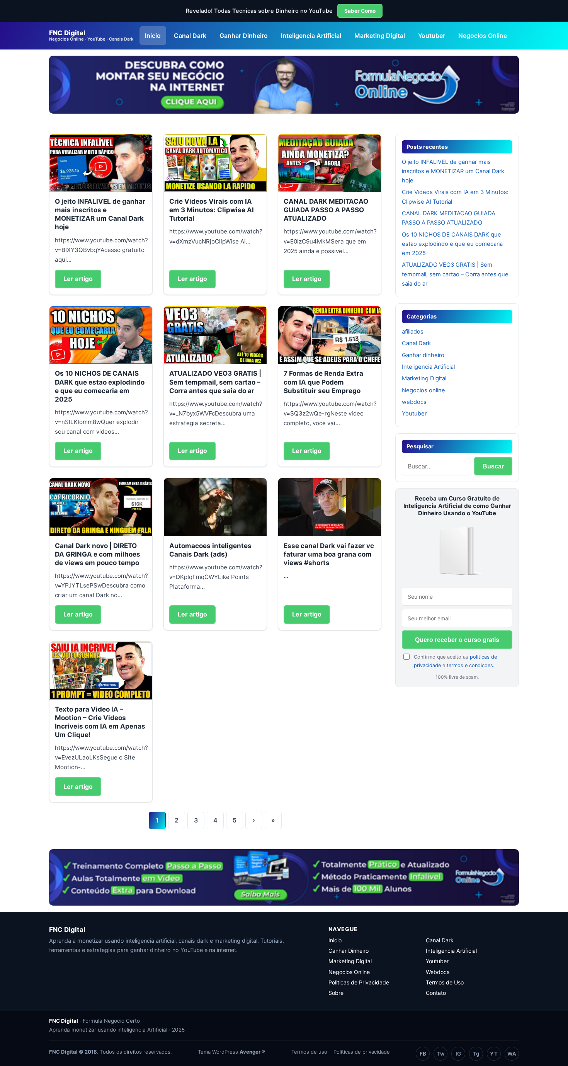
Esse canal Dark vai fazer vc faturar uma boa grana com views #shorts (329, 554)
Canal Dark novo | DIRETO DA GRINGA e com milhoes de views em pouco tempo (97, 554)
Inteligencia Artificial (311, 35)
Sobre (336, 992)
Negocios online (423, 390)
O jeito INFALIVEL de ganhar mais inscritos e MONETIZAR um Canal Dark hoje (453, 171)
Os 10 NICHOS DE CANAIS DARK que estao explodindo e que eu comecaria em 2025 (452, 244)
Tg (476, 1054)
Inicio (153, 35)
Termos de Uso (445, 982)
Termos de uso (309, 1052)
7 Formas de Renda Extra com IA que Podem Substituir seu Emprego (323, 382)
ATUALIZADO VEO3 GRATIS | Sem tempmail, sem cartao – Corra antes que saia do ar (215, 382)
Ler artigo (78, 279)
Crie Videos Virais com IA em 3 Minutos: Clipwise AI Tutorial (211, 210)
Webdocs (437, 972)
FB (423, 1054)
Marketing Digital (379, 35)
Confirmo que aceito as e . (455, 661)
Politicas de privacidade (361, 1052)
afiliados (412, 331)
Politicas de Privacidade (358, 982)
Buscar (493, 466)
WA (511, 1054)
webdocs (414, 401)
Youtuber (431, 35)
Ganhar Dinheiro (243, 35)
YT (494, 1054)
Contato (436, 992)
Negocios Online (482, 35)
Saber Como (360, 11)
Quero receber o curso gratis (457, 640)
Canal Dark (190, 35)
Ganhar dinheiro (423, 355)
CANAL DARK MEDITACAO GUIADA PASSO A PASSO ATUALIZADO (326, 210)
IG (458, 1054)
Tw (440, 1054)
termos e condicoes (470, 665)
